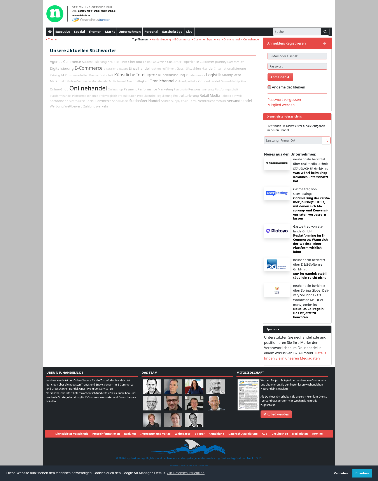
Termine (317, 434)
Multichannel (117, 81)
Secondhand (59, 101)
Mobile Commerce (79, 81)
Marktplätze (231, 75)
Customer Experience (206, 39)
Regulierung (164, 96)
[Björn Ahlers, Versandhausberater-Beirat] (152, 386)
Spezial (79, 31)
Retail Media (210, 95)
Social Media (120, 101)
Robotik (226, 96)
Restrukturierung (186, 95)
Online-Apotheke (186, 81)
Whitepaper (182, 434)
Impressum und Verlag (155, 434)
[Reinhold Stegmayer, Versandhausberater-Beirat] (194, 419)
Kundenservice (195, 75)
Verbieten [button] (341, 473)
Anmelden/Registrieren (286, 43)
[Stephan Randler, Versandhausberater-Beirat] (152, 419)
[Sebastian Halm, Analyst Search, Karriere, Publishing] (173, 403)
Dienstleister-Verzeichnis (71, 434)
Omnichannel (231, 39)
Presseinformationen (106, 434)
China (146, 62)
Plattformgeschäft (226, 89)
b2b (110, 62)
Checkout (135, 62)
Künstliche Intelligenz (135, 75)
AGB (264, 434)
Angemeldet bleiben (288, 87)
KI (62, 75)
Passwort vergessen (284, 99)
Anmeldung (216, 434)
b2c (116, 62)
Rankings (130, 434)
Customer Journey (213, 62)
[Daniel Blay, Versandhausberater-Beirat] (173, 386)
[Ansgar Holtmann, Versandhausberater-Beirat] (194, 403)
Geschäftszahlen (189, 68)
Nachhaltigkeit (138, 81)
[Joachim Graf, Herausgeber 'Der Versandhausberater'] (215, 386)
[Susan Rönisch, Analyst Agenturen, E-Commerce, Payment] (173, 419)
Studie (165, 101)
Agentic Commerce (65, 61)
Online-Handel (209, 81)
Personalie (180, 89)
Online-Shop (59, 89)
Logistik (213, 74)
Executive (62, 31)
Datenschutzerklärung (243, 434)
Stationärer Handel (144, 100)
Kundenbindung (161, 39)
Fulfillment (169, 69)
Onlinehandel (251, 39)
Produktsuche (146, 96)
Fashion (155, 69)
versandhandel (239, 100)
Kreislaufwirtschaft (101, 75)
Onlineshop (115, 89)
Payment (130, 89)
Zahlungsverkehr (95, 106)
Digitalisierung (62, 68)
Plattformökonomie (85, 96)
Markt (110, 31)
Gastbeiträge (172, 31)
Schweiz (237, 96)
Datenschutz (235, 62)
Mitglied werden (281, 104)
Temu (193, 101)
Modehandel (99, 81)
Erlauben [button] (362, 473)
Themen (95, 31)
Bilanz (123, 62)
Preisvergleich (108, 96)
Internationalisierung (230, 68)
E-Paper (199, 434)
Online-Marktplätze (233, 81)
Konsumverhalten (76, 75)
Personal (151, 31)
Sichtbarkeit (77, 101)
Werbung (57, 106)
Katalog (55, 75)
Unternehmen (130, 31)
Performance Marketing (155, 89)
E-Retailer (109, 69)
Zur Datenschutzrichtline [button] (186, 473)
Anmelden (278, 77)
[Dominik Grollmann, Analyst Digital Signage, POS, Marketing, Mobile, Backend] (152, 403)
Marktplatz (58, 81)
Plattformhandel (60, 96)
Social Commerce (98, 101)
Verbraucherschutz (212, 101)
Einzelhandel (139, 68)
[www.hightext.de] (189, 446)
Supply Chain (179, 101)
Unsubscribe (279, 434)
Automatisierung (94, 62)
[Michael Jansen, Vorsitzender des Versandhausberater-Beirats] (215, 403)
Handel (208, 68)
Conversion (158, 62)
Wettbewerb (73, 106)
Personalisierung (201, 89)
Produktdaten (127, 96)
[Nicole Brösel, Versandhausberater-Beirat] (194, 386)
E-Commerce (182, 39)
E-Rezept (122, 69)
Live (189, 31)
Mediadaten (300, 434)
